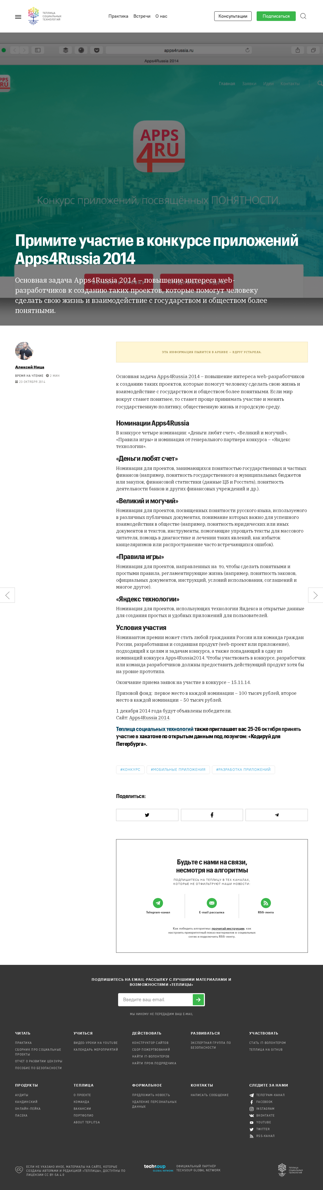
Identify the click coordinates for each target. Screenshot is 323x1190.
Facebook (264, 1102)
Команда (81, 1102)
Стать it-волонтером (267, 1043)
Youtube (263, 1122)
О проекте (82, 1095)
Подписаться (276, 16)
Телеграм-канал (270, 1095)
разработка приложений (245, 770)
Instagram (265, 1108)
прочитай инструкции (228, 928)
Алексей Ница (29, 366)
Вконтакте (265, 1115)
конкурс (131, 770)
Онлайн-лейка (28, 1108)
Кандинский (26, 1102)
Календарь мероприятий (96, 1049)
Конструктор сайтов (150, 1043)
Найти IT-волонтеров (150, 1056)
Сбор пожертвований (151, 1049)
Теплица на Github (266, 1049)
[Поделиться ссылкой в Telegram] (277, 815)
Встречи (141, 16)
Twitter (263, 1129)
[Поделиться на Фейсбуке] (212, 815)
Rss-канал (265, 1136)
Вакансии (82, 1108)
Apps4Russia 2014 (178, 376)
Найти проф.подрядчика (154, 1063)
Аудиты (22, 1095)
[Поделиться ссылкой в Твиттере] (147, 815)
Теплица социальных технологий (154, 728)
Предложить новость (151, 1095)
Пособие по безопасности (38, 1068)
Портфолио (84, 1115)
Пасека (21, 1115)
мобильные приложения (179, 770)
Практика (118, 16)
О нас (161, 16)
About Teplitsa (87, 1122)
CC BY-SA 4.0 (55, 1175)
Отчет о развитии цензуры (39, 1061)
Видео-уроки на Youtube (96, 1043)
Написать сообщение (210, 1095)
